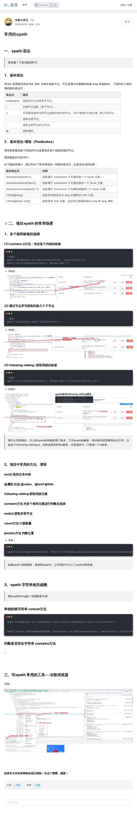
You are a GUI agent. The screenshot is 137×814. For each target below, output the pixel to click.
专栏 (24, 4)
